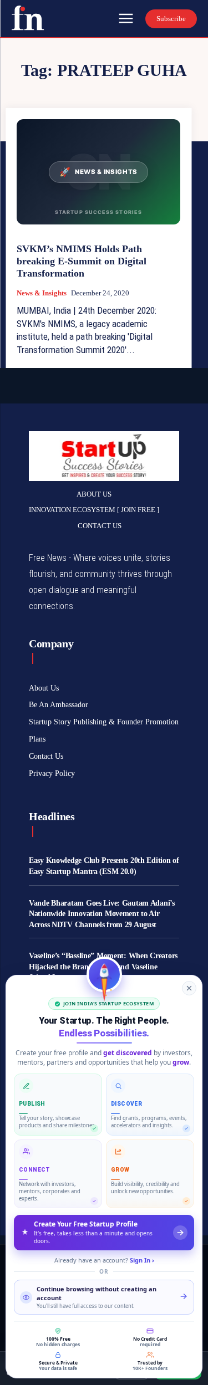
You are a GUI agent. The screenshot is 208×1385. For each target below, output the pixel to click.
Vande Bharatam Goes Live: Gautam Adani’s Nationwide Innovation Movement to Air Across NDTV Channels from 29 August (102, 914)
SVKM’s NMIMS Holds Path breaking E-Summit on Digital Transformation (81, 260)
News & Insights (42, 293)
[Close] (189, 988)
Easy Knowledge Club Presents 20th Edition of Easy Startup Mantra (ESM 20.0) (104, 866)
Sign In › (142, 1260)
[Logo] (27, 17)
